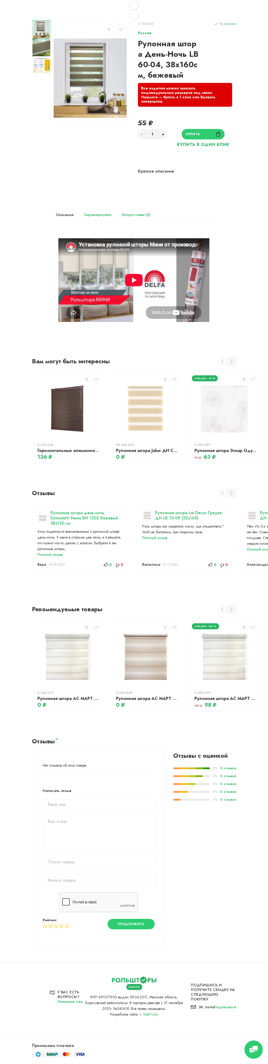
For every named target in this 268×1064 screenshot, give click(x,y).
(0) (147, 214)
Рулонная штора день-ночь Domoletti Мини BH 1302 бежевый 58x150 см (84, 518)
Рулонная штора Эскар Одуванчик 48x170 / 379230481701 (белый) (225, 451)
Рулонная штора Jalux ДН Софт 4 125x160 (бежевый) (147, 451)
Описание (65, 214)
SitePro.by (150, 1014)
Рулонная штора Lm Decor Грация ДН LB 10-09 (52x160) (188, 515)
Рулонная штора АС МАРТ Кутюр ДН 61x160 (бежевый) (147, 698)
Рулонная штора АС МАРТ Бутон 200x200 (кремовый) (68, 698)
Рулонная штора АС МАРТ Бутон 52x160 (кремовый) (225, 698)
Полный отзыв (50, 554)
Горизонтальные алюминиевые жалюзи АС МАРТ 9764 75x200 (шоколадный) (68, 451)
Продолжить (131, 924)
